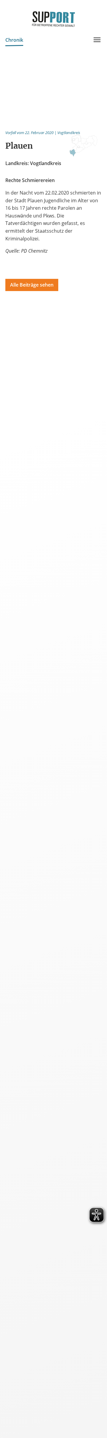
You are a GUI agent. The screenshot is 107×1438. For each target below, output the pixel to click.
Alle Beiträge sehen (32, 285)
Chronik (14, 40)
